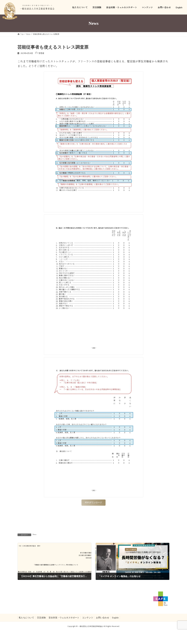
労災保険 (41, 617)
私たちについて (26, 617)
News (34, 534)
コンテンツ (87, 617)
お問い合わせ (102, 617)
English (115, 617)
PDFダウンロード (93, 502)
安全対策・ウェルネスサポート (64, 617)
